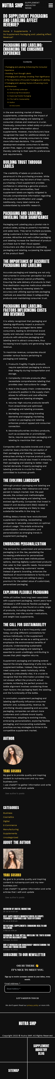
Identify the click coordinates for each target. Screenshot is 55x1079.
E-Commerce (10, 825)
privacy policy (32, 1005)
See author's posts (14, 793)
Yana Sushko (14, 105)
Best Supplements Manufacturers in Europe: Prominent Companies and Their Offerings (23, 917)
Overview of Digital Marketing (17, 908)
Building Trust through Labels (18, 73)
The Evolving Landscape (17, 89)
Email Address (12, 983)
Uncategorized (10, 837)
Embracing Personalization (18, 93)
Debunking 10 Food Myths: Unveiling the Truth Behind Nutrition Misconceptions (27, 936)
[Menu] (51, 5)
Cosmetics (8, 817)
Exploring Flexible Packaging (19, 96)
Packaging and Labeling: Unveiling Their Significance (27, 77)
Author (11, 102)
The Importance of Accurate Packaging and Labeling (27, 80)
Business (7, 813)
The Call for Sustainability (18, 99)
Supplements (10, 833)
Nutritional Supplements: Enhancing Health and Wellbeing (25, 927)
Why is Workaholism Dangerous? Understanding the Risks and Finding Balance (26, 946)
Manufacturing (11, 829)
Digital (6, 821)
